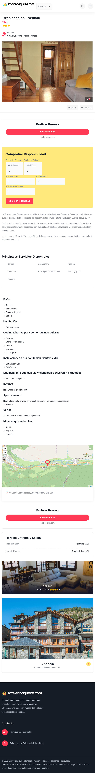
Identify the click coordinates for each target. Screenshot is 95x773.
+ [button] (5, 448)
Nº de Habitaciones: (14, 186)
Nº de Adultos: (12, 176)
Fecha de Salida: (31, 160)
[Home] (18, 4)
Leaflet (90, 486)
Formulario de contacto (20, 732)
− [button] (5, 452)
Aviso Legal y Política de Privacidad (26, 743)
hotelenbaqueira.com (11, 700)
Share (73, 108)
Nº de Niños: (41, 176)
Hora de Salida (12, 544)
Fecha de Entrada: (14, 160)
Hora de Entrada (13, 551)
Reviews (87, 108)
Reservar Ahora (47, 132)
